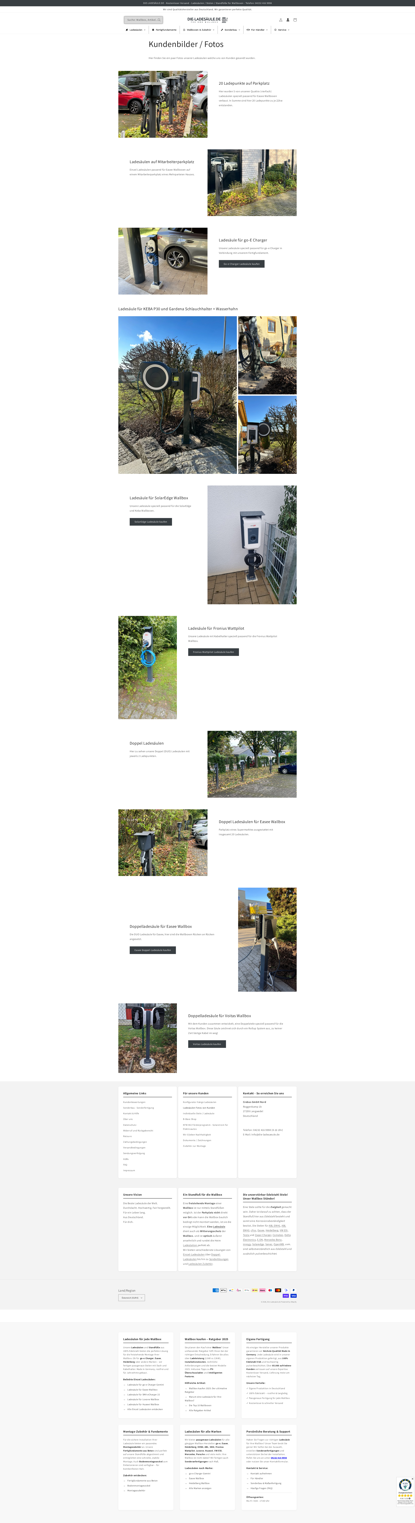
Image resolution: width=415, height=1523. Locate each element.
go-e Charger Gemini (199, 1473)
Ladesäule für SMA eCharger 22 (143, 1394)
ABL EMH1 (274, 1225)
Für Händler (257, 1478)
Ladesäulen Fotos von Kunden (199, 1107)
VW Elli (284, 1230)
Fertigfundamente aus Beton (142, 1480)
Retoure (127, 1136)
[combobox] (143, 20)
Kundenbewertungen (134, 1102)
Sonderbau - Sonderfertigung (138, 1107)
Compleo (278, 1235)
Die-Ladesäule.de (274, 1302)
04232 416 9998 (279, 1457)
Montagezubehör (136, 1490)
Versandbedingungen (134, 1147)
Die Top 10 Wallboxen (200, 1405)
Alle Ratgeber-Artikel (200, 1410)
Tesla (246, 1235)
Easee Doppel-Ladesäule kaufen (153, 950)
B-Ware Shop (189, 1119)
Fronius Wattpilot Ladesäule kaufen (213, 651)
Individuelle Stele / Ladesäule (198, 1113)
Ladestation (190, 1245)
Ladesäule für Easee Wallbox (142, 1389)
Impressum (129, 1170)
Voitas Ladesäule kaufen (207, 1044)
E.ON (260, 1239)
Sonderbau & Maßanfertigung (266, 1483)
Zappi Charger (263, 1235)
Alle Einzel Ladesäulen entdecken (145, 1409)
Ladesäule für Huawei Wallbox (143, 1404)
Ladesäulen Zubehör (200, 1264)
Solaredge (258, 1244)
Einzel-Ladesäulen (194, 1254)
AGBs (126, 1159)
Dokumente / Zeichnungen (197, 1140)
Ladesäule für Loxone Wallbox (143, 1399)
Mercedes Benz (273, 1239)
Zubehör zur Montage (194, 1145)
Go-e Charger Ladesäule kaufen (242, 263)
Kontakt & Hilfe (131, 1113)
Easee (261, 1230)
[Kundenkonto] (287, 19)
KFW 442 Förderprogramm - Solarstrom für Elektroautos (205, 1126)
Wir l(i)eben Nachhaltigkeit (197, 1134)
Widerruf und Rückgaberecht (138, 1130)
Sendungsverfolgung (134, 1153)
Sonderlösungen (219, 1259)
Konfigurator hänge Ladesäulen (199, 1102)
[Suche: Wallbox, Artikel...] (159, 19)
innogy (247, 1244)
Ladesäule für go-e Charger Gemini (145, 1384)
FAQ (125, 1164)
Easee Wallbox (196, 1478)
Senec (268, 1244)
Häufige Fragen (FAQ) (262, 1488)
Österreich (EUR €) (130, 1297)
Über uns (128, 1119)
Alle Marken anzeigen (200, 1488)
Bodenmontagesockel (138, 1485)
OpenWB (279, 1244)
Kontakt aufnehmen (261, 1473)
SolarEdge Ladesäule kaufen (151, 521)
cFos (253, 1230)
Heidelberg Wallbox (199, 1483)
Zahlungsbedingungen (135, 1141)
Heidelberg (272, 1230)
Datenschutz (129, 1124)
